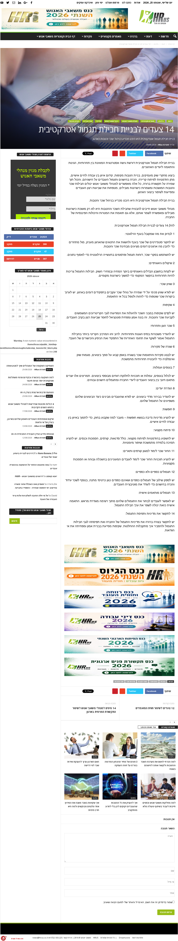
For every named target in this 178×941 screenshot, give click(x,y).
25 (39, 316)
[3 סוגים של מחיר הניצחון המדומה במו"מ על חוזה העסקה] (120, 745)
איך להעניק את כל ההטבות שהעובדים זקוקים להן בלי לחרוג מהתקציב (121, 806)
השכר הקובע (142, 681)
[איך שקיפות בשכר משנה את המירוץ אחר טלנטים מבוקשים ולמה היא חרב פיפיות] (81, 786)
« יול (41, 329)
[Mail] (14, 2)
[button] (172, 36)
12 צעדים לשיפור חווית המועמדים (155, 708)
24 (46, 316)
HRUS (95, 937)
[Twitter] (8, 2)
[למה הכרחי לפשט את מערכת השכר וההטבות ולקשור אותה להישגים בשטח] (158, 745)
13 (26, 303)
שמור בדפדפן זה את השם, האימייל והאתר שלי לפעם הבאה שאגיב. (137, 902)
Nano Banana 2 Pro (47, 453)
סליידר (98, 121)
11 (39, 303)
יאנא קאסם (51, 476)
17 (46, 310)
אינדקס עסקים (85, 2)
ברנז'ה (133, 36)
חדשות (165, 36)
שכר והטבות (119, 681)
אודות (137, 2)
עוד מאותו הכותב (148, 727)
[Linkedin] (20, 2)
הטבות (162, 681)
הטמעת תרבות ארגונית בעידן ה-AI (37, 392)
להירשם (10, 258)
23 (53, 316)
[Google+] (25, 2)
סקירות (88, 36)
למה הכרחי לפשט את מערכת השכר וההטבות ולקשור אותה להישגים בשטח (158, 765)
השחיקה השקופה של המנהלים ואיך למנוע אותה (30, 365)
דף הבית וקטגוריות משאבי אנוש (57, 36)
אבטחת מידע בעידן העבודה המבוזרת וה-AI (32, 433)
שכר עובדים (87, 121)
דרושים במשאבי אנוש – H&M (29, 476)
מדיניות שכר (130, 681)
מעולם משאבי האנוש (129, 121)
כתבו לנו (126, 2)
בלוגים (161, 121)
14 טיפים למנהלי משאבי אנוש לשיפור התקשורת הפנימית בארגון (94, 709)
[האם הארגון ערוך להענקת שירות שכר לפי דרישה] (81, 745)
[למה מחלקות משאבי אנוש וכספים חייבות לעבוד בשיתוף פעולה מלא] (158, 786)
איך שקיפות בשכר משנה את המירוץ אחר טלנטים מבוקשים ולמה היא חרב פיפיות (82, 806)
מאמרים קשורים (168, 727)
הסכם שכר (153, 681)
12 (33, 303)
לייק (9, 236)
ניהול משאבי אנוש (111, 121)
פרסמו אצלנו (112, 2)
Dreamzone (124, 937)
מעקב (9, 244)
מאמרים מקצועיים (111, 36)
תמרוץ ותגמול (74, 121)
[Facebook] (31, 2)
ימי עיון (99, 2)
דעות (149, 36)
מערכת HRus (163, 144)
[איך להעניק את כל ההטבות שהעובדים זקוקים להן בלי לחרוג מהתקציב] (120, 786)
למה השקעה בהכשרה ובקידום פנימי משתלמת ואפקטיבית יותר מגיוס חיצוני (31, 379)
